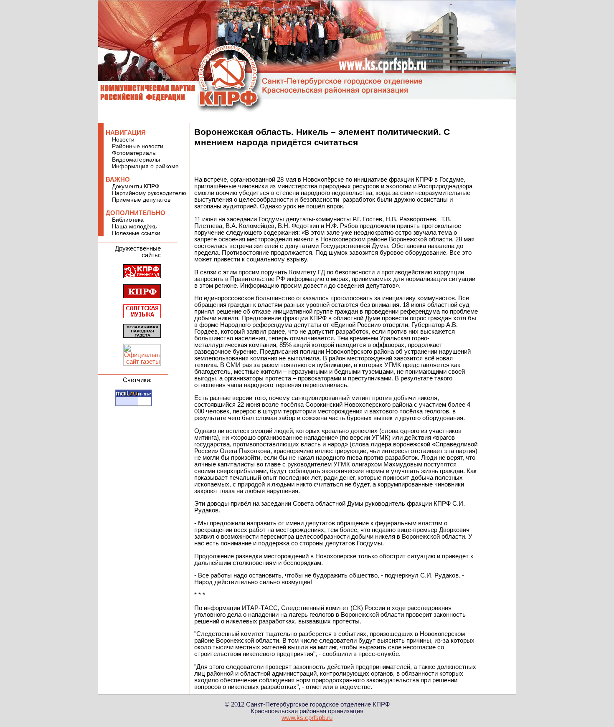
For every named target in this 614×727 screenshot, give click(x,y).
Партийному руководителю (149, 193)
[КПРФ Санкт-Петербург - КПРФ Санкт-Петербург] (142, 276)
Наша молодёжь (134, 226)
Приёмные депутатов (141, 199)
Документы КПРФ (136, 186)
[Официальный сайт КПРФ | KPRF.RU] (142, 296)
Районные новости (137, 146)
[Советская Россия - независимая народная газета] (142, 335)
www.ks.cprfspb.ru (307, 717)
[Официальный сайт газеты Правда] (142, 363)
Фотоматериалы (134, 152)
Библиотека (128, 219)
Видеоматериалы (136, 159)
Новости (123, 139)
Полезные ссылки (136, 233)
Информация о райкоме (145, 166)
